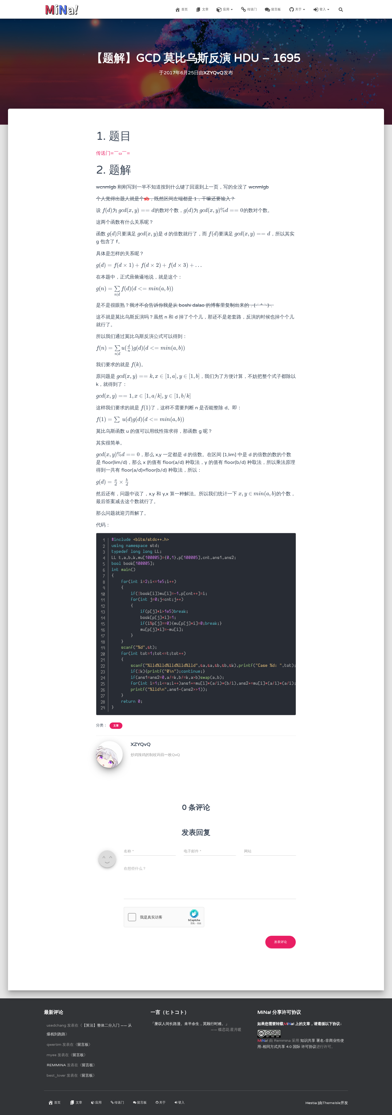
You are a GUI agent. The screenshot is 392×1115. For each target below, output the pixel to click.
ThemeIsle (331, 1103)
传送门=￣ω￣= (113, 153)
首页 (184, 9)
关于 (298, 9)
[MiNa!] (61, 9)
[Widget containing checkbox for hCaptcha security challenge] (164, 917)
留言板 (276, 9)
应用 (226, 9)
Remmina (56, 1065)
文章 (205, 9)
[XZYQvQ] (109, 754)
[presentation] (107, 210)
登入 (323, 9)
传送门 (252, 9)
